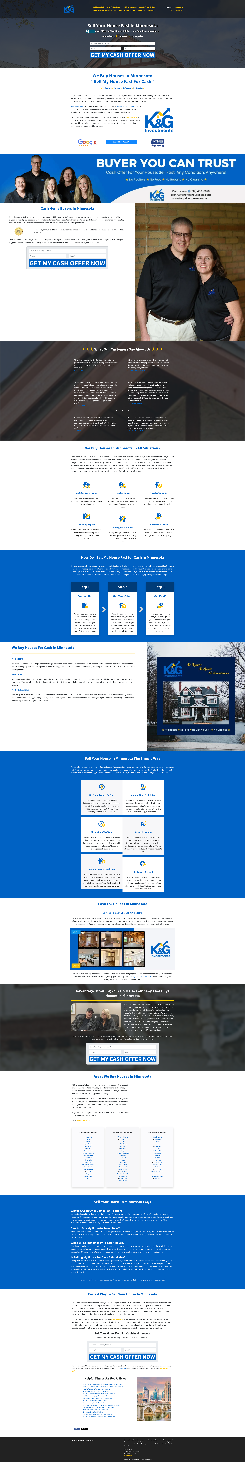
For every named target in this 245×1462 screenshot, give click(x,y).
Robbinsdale (157, 1151)
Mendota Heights (123, 1174)
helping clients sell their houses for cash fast (89, 1104)
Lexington (123, 1160)
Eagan (88, 1174)
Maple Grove (123, 1169)
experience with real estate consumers (118, 1328)
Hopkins (123, 1149)
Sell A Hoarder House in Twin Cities (107, 10)
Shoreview (157, 1158)
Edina (88, 1178)
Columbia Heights (88, 1165)
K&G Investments (78, 106)
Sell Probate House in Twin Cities (106, 7)
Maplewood (123, 1172)
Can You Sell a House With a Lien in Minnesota (97, 1398)
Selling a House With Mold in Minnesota (95, 1401)
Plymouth (157, 1146)
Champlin (88, 1160)
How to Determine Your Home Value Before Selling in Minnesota (103, 1384)
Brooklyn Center (88, 1153)
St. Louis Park (157, 1162)
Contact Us (178, 10)
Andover (88, 1139)
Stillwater (157, 1169)
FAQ (171, 10)
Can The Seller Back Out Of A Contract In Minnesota (99, 1407)
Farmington (123, 1139)
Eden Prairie (88, 1176)
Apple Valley (88, 1144)
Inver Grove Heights (122, 1153)
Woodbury (157, 1178)
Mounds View (123, 1181)
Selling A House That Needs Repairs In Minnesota (99, 1417)
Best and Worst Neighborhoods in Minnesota (97, 1414)
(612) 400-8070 (177, 7)
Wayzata (157, 1174)
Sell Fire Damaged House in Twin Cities (139, 7)
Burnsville (88, 1158)
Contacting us (121, 1368)
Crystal (88, 1172)
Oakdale (157, 1142)
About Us (141, 10)
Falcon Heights (123, 1137)
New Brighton (157, 1137)
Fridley (123, 1142)
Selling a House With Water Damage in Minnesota (99, 1394)
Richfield (157, 1149)
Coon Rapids (88, 1167)
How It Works (129, 10)
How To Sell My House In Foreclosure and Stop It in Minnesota (103, 1387)
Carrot (150, 1459)
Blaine (88, 1149)
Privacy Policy (80, 1440)
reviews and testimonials (126, 106)
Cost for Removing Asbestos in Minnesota (96, 1389)
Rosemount (157, 1153)
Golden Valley (122, 1144)
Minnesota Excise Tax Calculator (93, 1412)
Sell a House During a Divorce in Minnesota (96, 1391)
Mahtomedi (123, 1167)
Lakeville (123, 1158)
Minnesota (80, 1088)
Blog (73, 1440)
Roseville (157, 1155)
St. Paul (157, 1167)
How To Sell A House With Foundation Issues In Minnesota (101, 1405)
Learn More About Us (121, 141)
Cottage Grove (88, 1169)
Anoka (88, 1142)
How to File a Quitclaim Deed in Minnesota (96, 1403)
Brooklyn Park (88, 1155)
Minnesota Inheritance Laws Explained (95, 1410)
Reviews (151, 10)
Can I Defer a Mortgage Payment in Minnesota (98, 1396)
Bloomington (88, 1151)
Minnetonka (123, 1178)
